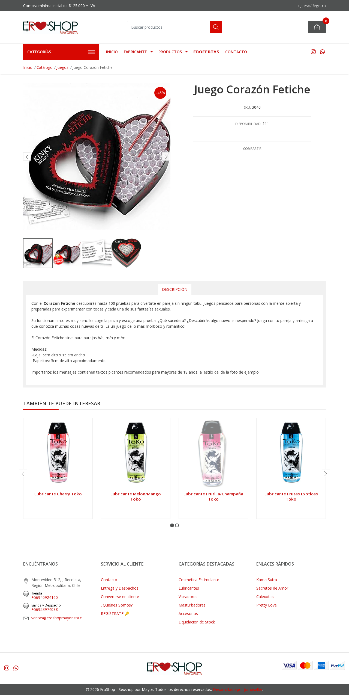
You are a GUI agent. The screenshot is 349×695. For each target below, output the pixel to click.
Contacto (236, 51)
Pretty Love (266, 605)
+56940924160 (44, 595)
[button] (172, 525)
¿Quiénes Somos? (117, 605)
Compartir (252, 148)
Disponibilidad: (248, 124)
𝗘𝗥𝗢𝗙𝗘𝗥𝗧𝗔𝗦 (206, 51)
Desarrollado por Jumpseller (237, 689)
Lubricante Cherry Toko (58, 493)
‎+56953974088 (46, 607)
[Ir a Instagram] (313, 51)
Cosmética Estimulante (199, 579)
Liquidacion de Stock (197, 622)
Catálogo (45, 67)
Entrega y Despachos (120, 588)
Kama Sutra (266, 579)
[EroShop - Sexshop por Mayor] (50, 27)
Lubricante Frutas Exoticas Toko (291, 496)
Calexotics (265, 596)
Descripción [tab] (174, 289)
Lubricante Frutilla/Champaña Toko (213, 496)
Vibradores (188, 596)
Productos (170, 51)
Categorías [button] (39, 51)
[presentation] (27, 156)
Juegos (62, 67)
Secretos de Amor (272, 588)
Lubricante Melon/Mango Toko (135, 496)
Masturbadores (192, 605)
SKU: (247, 107)
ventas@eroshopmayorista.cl (57, 617)
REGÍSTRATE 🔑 (115, 613)
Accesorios (188, 613)
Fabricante (135, 51)
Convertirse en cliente (120, 596)
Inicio (112, 51)
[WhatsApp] (322, 51)
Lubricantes (189, 588)
